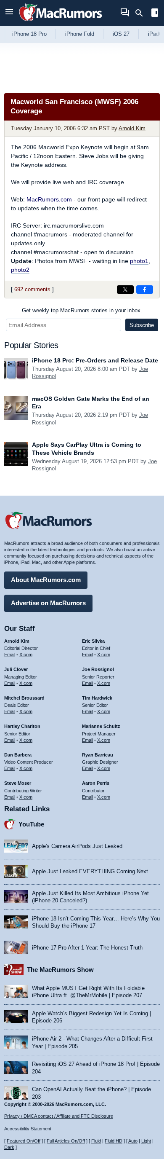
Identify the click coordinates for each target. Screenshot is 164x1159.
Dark (9, 1147)
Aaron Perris (95, 783)
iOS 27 (121, 34)
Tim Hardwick (97, 697)
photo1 (139, 261)
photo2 (20, 269)
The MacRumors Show (60, 969)
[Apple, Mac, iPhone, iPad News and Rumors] (61, 22)
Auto (133, 1140)
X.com (25, 654)
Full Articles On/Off (66, 1140)
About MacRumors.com (46, 579)
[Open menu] (9, 13)
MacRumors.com (49, 199)
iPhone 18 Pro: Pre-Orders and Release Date (95, 360)
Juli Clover (16, 669)
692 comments (32, 289)
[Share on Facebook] (144, 289)
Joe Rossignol (98, 669)
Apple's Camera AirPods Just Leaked (77, 846)
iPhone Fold (79, 34)
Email (9, 654)
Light (146, 1140)
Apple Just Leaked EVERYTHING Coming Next (90, 871)
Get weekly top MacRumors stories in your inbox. (82, 310)
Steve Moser (17, 783)
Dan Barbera (18, 754)
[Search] (142, 13)
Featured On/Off (23, 1140)
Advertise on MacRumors (48, 602)
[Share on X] (125, 289)
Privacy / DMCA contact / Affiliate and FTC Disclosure (58, 1116)
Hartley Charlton (22, 726)
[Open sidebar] (155, 14)
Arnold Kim (132, 128)
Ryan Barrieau (97, 754)
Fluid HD (113, 1140)
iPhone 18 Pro (29, 34)
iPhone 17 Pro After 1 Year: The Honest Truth (87, 947)
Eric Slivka (93, 641)
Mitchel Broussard (24, 697)
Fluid (96, 1140)
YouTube (31, 824)
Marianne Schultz (101, 726)
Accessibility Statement (27, 1128)
